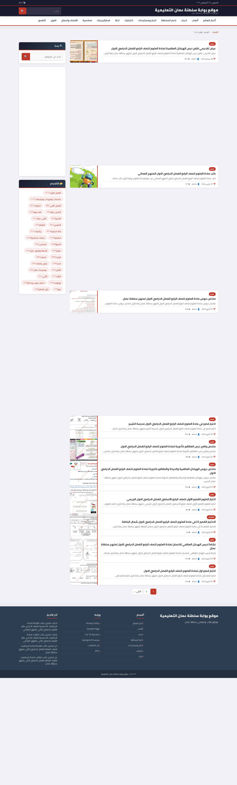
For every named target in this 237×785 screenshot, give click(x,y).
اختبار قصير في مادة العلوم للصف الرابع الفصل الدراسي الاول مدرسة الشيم (172, 423)
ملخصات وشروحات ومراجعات (46, 199)
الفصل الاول (53, 193)
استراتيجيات (103, 20)
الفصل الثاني (53, 206)
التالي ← (137, 591)
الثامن (56, 270)
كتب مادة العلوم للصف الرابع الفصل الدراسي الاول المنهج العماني (177, 173)
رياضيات (36, 231)
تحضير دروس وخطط (34, 283)
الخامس (55, 225)
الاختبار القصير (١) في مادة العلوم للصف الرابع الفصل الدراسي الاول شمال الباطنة (169, 521)
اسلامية (87, 20)
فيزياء (56, 257)
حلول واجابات (39, 264)
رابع (57, 289)
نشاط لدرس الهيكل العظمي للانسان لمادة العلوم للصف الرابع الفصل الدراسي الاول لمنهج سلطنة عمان (158, 546)
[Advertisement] (144, 114)
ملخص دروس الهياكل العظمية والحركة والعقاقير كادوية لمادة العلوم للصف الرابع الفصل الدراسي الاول (158, 470)
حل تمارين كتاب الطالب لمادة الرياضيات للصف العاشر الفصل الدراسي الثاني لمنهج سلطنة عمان (38, 660)
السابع (56, 244)
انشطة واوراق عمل (36, 251)
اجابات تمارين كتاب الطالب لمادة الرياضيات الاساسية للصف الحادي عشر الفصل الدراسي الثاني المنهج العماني (39, 637)
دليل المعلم (42, 289)
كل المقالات (93, 645)
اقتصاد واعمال (69, 20)
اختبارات (128, 20)
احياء (184, 20)
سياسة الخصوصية (90, 640)
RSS (97, 651)
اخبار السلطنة (168, 20)
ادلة (117, 20)
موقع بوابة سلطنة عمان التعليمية (114, 674)
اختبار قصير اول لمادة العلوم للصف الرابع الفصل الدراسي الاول (180, 570)
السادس (40, 244)
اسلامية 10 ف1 (91, 634)
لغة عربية (35, 212)
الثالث (57, 276)
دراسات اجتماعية (36, 238)
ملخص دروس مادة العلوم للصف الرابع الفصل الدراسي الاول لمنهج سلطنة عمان (169, 298)
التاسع (42, 20)
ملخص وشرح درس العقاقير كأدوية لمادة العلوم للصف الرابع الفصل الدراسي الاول (168, 446)
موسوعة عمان (38, 270)
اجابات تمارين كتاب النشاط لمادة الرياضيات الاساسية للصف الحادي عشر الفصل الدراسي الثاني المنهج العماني (39, 626)
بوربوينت (55, 283)
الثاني (43, 276)
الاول (53, 20)
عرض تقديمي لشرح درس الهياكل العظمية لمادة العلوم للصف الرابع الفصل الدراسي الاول (163, 48)
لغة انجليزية (54, 231)
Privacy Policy (92, 623)
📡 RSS (22, 3)
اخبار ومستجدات (147, 20)
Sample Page (93, 629)
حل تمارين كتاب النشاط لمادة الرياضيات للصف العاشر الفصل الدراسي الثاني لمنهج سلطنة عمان (38, 649)
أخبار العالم (209, 20)
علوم (212, 44)
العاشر (40, 225)
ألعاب (195, 20)
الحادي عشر (54, 212)
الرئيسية (215, 32)
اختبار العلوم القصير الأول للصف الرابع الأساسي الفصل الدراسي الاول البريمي (171, 499)
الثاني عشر (39, 219)
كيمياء (41, 257)
